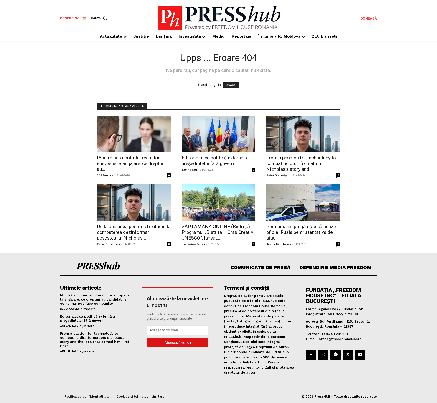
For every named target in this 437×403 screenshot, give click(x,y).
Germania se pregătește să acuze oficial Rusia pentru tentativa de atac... (301, 232)
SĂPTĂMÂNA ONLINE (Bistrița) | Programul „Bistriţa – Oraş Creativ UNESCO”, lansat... (217, 232)
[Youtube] (360, 355)
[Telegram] (335, 355)
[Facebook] (311, 355)
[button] (100, 18)
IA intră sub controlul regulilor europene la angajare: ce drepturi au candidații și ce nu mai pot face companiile (95, 299)
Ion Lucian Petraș (193, 244)
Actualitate (69, 325)
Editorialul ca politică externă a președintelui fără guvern (214, 160)
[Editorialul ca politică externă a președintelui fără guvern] (218, 134)
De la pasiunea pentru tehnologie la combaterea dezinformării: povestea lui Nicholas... (133, 232)
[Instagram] (323, 355)
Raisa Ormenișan (278, 175)
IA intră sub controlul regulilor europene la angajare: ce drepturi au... (131, 163)
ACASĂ (230, 85)
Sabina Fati (189, 169)
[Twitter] (348, 355)
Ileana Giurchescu (278, 244)
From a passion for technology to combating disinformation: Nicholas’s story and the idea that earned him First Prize (94, 340)
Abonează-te (175, 342)
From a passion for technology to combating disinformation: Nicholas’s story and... (301, 163)
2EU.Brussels (105, 175)
